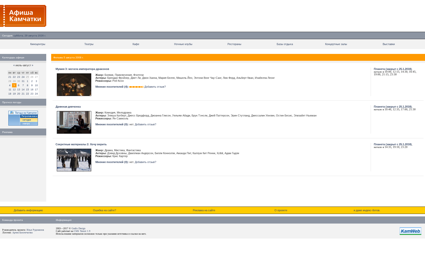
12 (14, 89)
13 (18, 89)
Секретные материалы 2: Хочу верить (81, 144)
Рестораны (234, 44)
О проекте (280, 210)
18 (9, 93)
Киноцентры (37, 44)
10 (36, 85)
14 (23, 89)
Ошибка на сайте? (104, 210)
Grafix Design (78, 228)
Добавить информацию (28, 210)
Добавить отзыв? (155, 86)
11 (10, 89)
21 (9, 77)
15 (27, 89)
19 (14, 93)
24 (23, 77)
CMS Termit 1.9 (82, 231)
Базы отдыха (285, 44)
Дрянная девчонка (68, 106)
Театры (88, 44)
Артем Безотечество (22, 232)
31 (23, 81)
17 (36, 89)
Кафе (136, 44)
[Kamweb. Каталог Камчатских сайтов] (410, 233)
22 (14, 77)
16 (31, 89)
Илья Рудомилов (35, 229)
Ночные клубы (183, 44)
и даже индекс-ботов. (367, 210)
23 (18, 77)
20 (18, 93)
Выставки (389, 44)
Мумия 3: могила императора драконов (82, 68)
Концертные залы (336, 44)
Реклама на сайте (204, 210)
